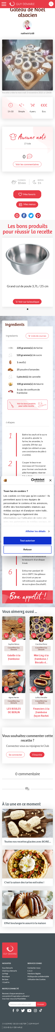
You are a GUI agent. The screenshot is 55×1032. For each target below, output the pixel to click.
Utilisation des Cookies (37, 979)
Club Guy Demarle (9, 971)
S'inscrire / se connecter (14, 1023)
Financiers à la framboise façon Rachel (41, 712)
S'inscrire (37, 754)
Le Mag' (5, 973)
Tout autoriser (27, 540)
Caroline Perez (41, 644)
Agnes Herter (14, 697)
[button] (4, 4)
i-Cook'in (5, 982)
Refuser (27, 549)
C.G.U (30, 971)
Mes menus (30, 204)
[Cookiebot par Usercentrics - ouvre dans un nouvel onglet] (32, 480)
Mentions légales (34, 973)
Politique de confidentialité (38, 976)
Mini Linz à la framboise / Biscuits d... (41, 659)
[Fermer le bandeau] (50, 480)
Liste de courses (38, 335)
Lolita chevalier (41, 697)
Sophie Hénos (13, 644)
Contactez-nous (34, 968)
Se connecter (15, 754)
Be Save (5, 979)
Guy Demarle (7, 968)
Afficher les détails (36, 531)
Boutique (6, 976)
